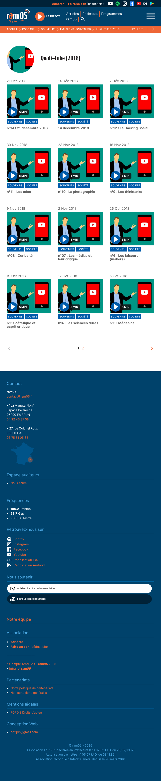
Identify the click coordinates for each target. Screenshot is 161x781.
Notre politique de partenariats (31, 688)
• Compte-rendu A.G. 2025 (31, 664)
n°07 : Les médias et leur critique (75, 257)
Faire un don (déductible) (31, 598)
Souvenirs (48, 29)
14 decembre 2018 (73, 128)
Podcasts (29, 29)
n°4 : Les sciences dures (78, 323)
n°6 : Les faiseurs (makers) (124, 257)
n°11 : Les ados (19, 192)
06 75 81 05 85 (17, 438)
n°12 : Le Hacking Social (129, 128)
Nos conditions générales (28, 693)
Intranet (20, 668)
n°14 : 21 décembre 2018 (27, 128)
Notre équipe (19, 619)
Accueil (12, 29)
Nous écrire (18, 483)
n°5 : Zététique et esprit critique (21, 325)
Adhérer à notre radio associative (36, 588)
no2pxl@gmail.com (24, 732)
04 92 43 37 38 (18, 419)
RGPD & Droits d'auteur (26, 712)
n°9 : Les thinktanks (126, 192)
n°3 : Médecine (122, 323)
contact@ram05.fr (20, 396)
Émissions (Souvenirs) (75, 29)
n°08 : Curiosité (20, 256)
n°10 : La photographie (76, 192)
